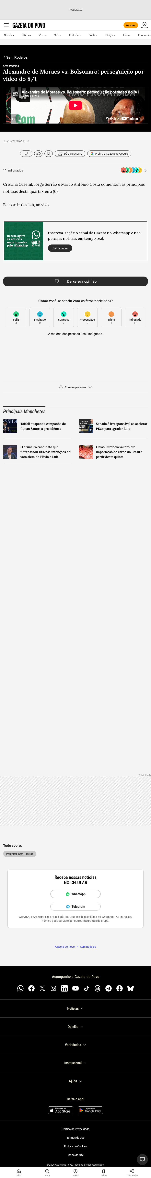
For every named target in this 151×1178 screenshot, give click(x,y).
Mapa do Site (76, 1155)
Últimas (26, 35)
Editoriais (75, 35)
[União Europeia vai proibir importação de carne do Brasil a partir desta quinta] (86, 452)
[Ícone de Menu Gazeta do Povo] (6, 25)
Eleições (110, 35)
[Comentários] (26, 153)
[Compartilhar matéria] (132, 1171)
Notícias (9, 35)
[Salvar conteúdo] (48, 153)
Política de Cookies (75, 1146)
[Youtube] (75, 988)
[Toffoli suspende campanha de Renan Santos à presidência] (10, 426)
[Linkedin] (64, 988)
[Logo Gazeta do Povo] (29, 25)
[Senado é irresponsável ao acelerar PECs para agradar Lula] (86, 426)
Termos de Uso (76, 1137)
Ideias (126, 35)
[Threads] (97, 988)
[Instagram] (53, 988)
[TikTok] (86, 988)
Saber (57, 35)
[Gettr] (119, 988)
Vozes (42, 35)
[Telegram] (108, 988)
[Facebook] (31, 988)
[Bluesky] (130, 988)
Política (93, 35)
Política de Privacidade (75, 1129)
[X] (42, 988)
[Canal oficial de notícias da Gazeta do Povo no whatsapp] (20, 988)
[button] (75, 389)
